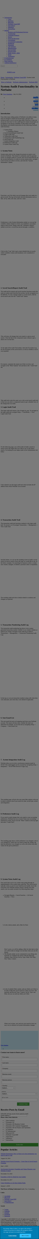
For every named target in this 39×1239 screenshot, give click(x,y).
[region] (19, 1232)
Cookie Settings (12, 1235)
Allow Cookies (25, 1235)
